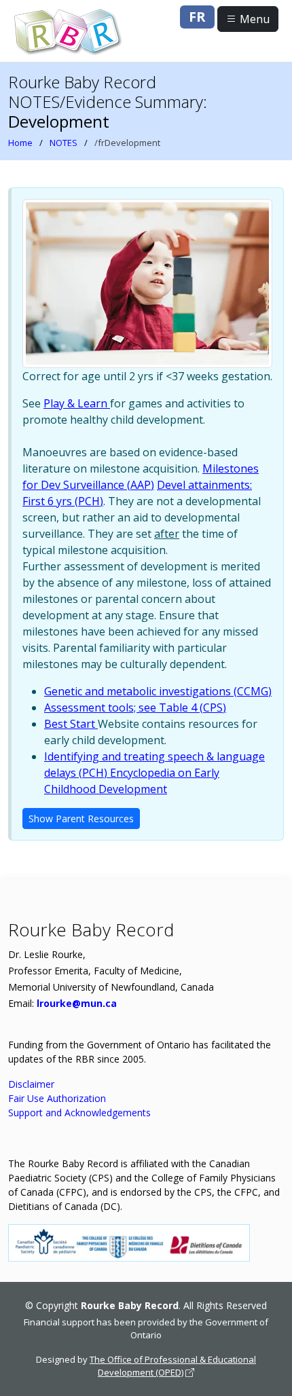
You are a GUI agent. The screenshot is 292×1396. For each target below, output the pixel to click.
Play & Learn (76, 403)
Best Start (71, 723)
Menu (253, 19)
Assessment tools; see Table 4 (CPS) (135, 707)
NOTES (63, 142)
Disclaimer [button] (31, 1084)
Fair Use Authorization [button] (57, 1098)
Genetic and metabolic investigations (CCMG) (158, 691)
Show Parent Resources (81, 818)
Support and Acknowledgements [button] (79, 1112)
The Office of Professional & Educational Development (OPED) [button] (173, 1366)
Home (20, 142)
